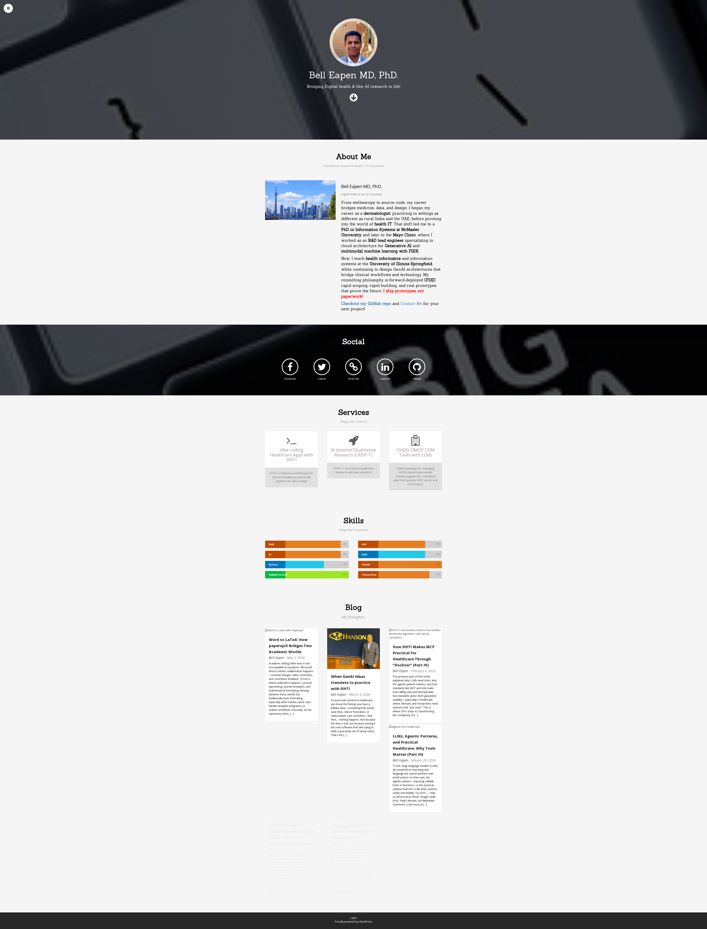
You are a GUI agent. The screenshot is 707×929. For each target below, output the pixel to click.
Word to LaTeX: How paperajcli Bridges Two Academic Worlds (290, 645)
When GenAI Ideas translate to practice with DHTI (350, 682)
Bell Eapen (276, 657)
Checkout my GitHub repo (366, 303)
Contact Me (411, 303)
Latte (353, 918)
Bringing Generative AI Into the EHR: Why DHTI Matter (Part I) (353, 831)
